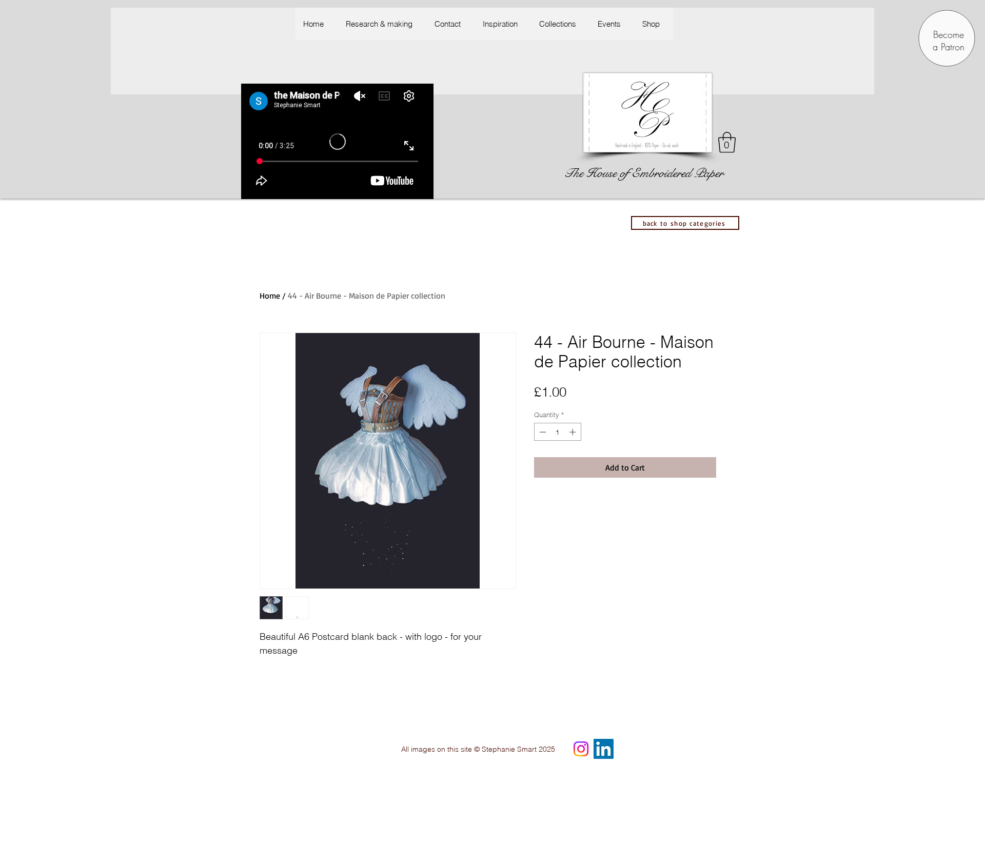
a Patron (948, 47)
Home (270, 295)
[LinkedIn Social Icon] (604, 749)
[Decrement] (542, 432)
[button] (503, 24)
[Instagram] (581, 749)
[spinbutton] (557, 432)
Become (948, 34)
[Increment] (573, 432)
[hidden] (707, 684)
